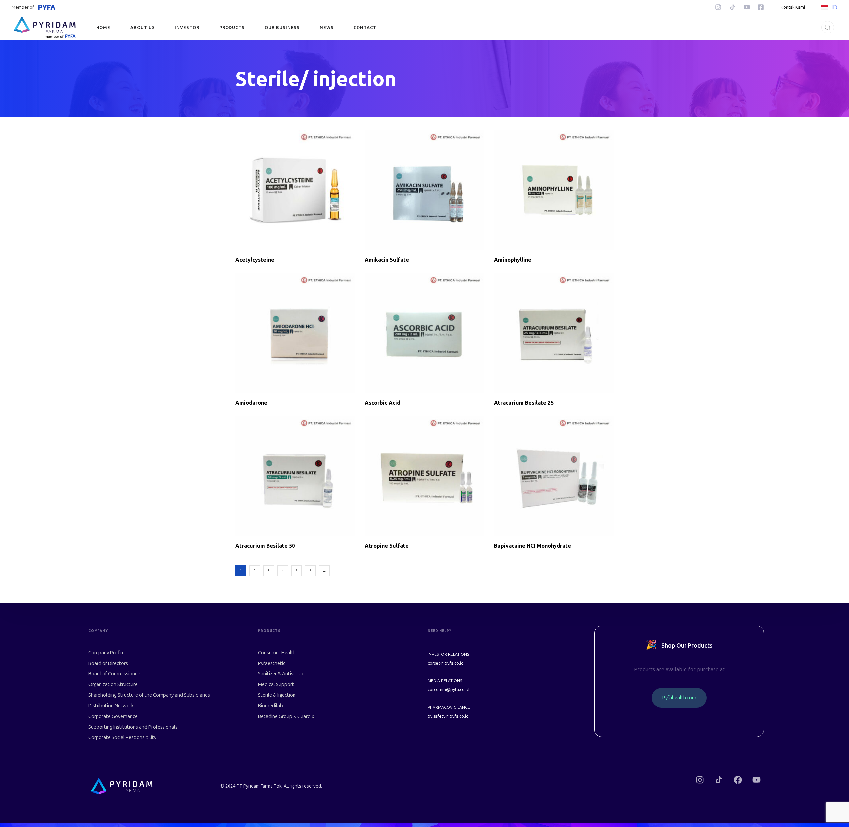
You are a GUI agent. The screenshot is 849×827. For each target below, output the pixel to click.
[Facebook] (738, 780)
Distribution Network (111, 706)
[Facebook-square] (761, 7)
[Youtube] (747, 7)
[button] (825, 27)
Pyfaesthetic (271, 663)
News (327, 27)
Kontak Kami (793, 7)
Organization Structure (113, 684)
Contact (365, 27)
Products (232, 27)
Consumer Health (277, 653)
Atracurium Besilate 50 (265, 546)
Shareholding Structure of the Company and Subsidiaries (149, 695)
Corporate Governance (113, 716)
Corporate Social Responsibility (122, 737)
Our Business (282, 27)
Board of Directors (108, 663)
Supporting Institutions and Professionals (133, 727)
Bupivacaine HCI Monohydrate (532, 546)
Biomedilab (270, 706)
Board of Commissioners (115, 674)
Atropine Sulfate (387, 546)
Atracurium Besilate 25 (524, 403)
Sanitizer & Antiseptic (281, 674)
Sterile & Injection (276, 695)
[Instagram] (718, 7)
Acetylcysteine (254, 260)
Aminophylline (512, 260)
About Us (142, 27)
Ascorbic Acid (382, 403)
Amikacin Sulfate (387, 260)
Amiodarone (251, 403)
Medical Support (276, 684)
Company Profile (106, 653)
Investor (187, 27)
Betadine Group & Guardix (286, 716)
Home (103, 27)
